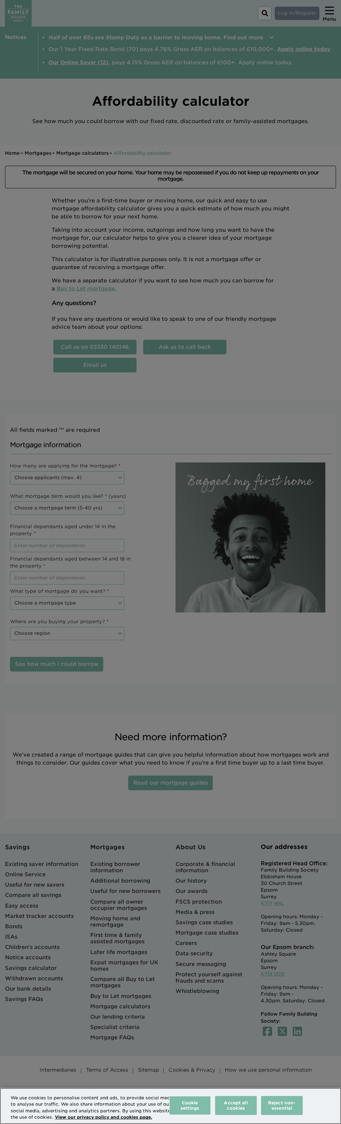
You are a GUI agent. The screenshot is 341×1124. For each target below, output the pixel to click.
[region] (170, 1106)
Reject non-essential (281, 1105)
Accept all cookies (235, 1105)
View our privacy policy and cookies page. (103, 1117)
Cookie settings (189, 1105)
